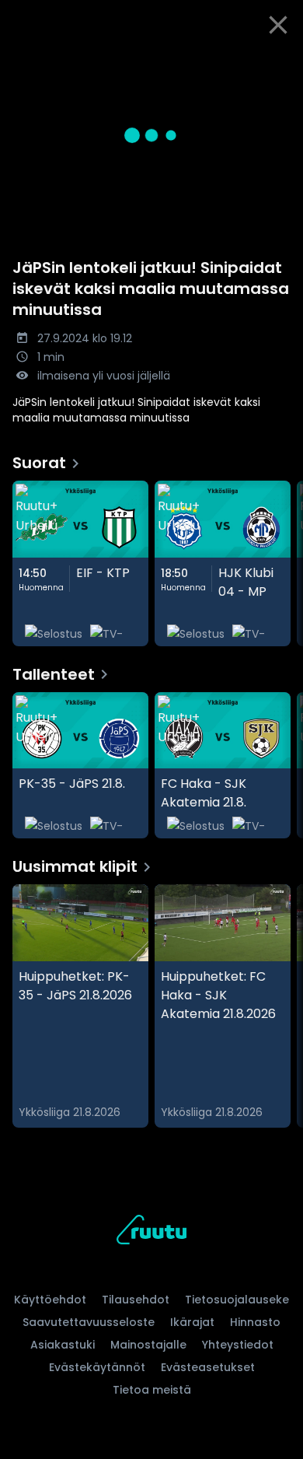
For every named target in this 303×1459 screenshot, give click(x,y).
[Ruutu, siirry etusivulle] (151, 1232)
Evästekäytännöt (97, 1367)
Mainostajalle (148, 1344)
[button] (151, 135)
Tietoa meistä (152, 1390)
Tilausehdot (135, 1299)
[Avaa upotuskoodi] (282, 62)
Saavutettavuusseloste (89, 1322)
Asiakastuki (62, 1344)
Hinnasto (255, 1322)
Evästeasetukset (208, 1367)
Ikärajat (192, 1322)
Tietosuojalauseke (237, 1299)
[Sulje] (278, 24)
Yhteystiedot (237, 1344)
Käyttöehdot (50, 1299)
